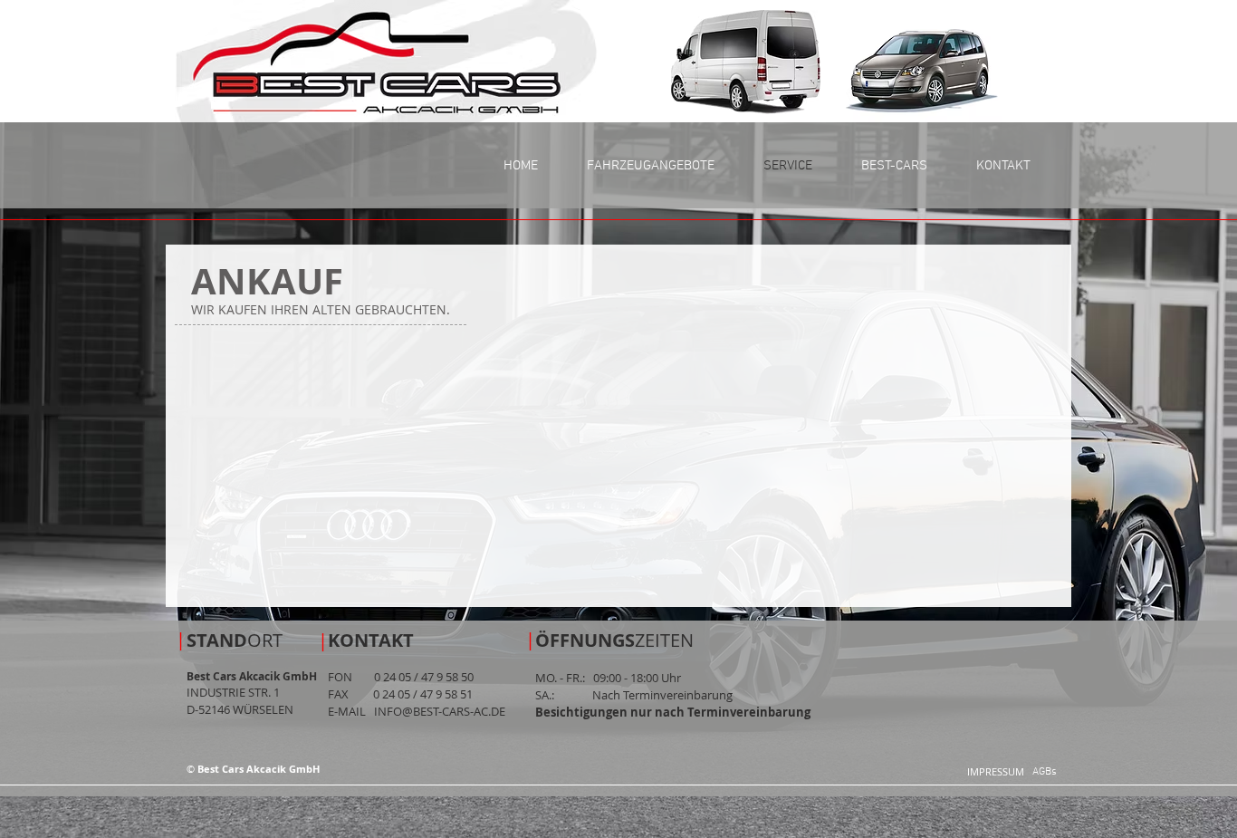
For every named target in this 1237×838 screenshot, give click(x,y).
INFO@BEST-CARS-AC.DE (439, 711)
